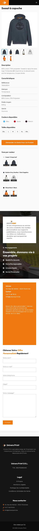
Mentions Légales (19, 484)
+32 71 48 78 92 (11, 294)
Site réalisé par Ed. (20, 525)
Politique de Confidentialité (19, 488)
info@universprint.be (13, 297)
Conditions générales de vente (19, 491)
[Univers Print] (4, 2)
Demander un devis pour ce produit (19, 142)
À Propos (19, 481)
